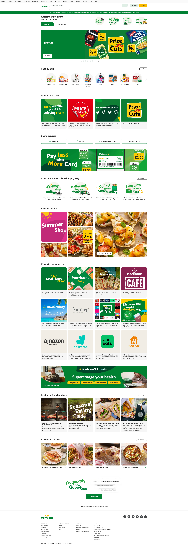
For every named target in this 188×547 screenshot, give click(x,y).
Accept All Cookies (154, 544)
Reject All (143, 544)
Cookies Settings (133, 544)
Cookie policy (18, 545)
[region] (94, 544)
